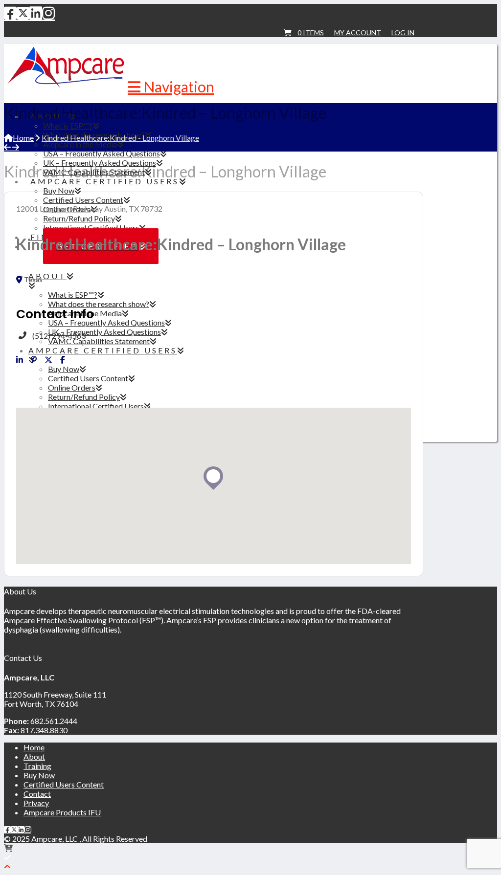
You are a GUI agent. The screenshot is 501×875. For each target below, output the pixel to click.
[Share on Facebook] (62, 360)
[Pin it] (34, 360)
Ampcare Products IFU (62, 812)
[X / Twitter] (23, 13)
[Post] (48, 360)
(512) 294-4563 (59, 335)
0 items (310, 32)
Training (37, 765)
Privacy (36, 803)
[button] (171, 86)
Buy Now (39, 775)
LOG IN (402, 32)
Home (34, 747)
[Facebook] (10, 13)
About (34, 756)
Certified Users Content (63, 784)
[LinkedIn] (35, 13)
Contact (37, 793)
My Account (357, 32)
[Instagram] (48, 13)
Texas (33, 280)
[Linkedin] (19, 360)
